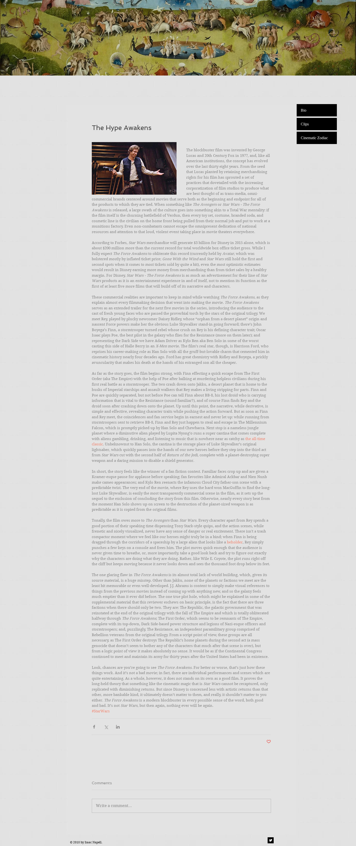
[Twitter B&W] (271, 840)
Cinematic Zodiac (314, 138)
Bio (303, 110)
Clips (305, 124)
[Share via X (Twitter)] (106, 726)
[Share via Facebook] (94, 726)
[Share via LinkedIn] (118, 726)
